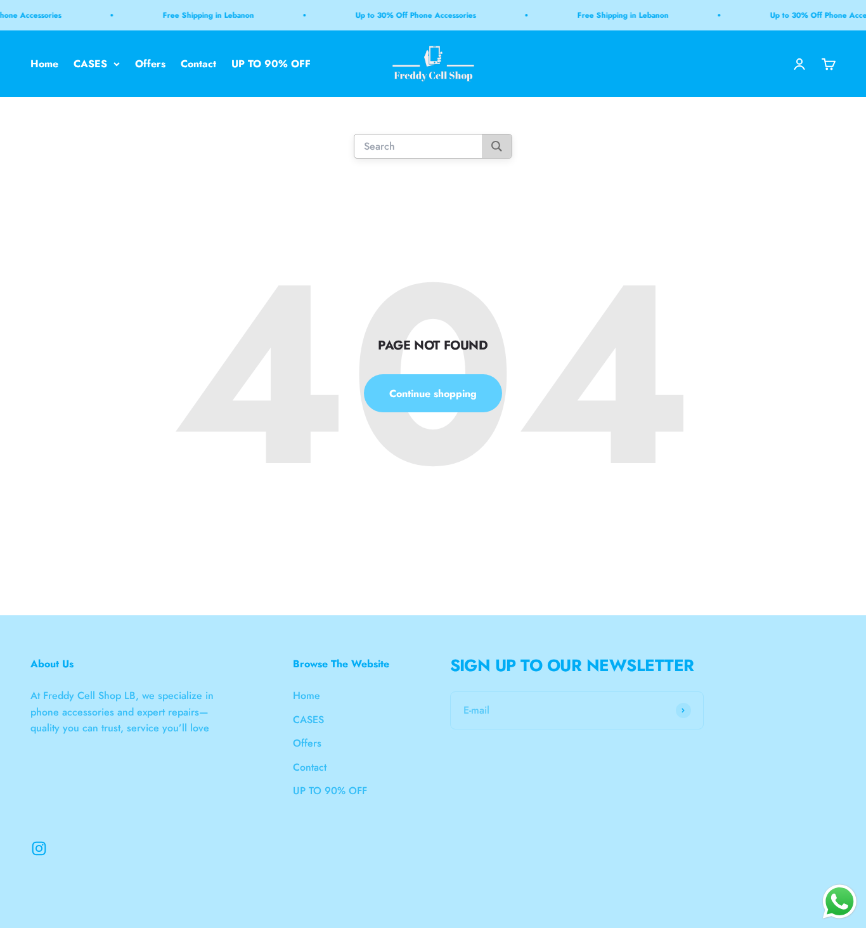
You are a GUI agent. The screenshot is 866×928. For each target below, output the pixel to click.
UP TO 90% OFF (271, 63)
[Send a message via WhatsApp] (840, 902)
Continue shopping (433, 393)
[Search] (497, 147)
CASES (90, 63)
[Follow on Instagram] (39, 848)
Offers (150, 63)
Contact (198, 63)
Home (44, 63)
